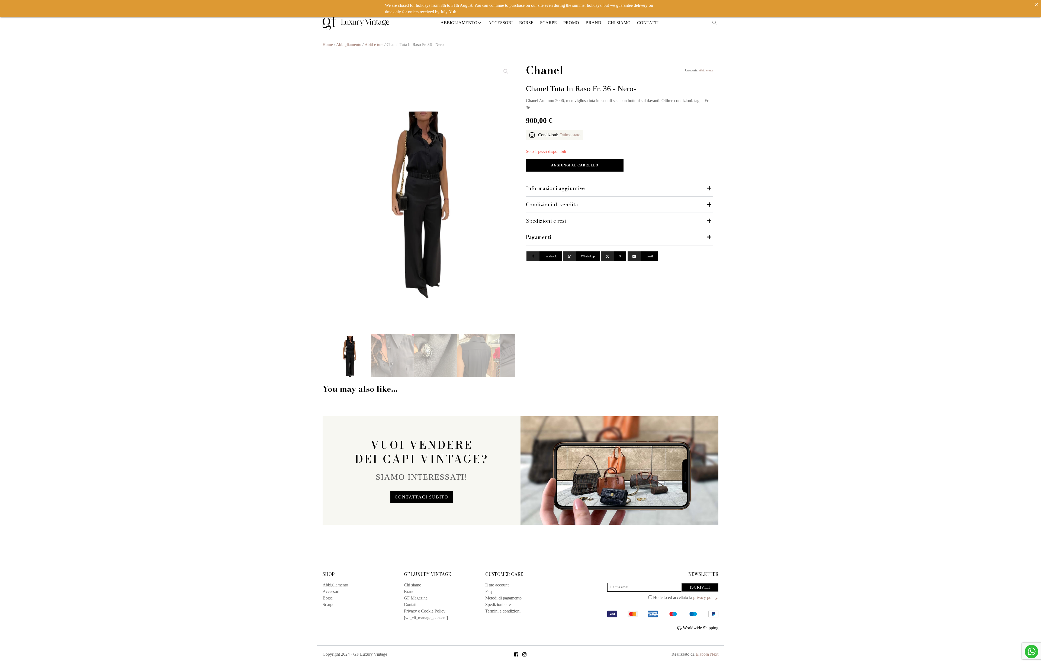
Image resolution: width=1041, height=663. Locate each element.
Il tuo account (497, 585)
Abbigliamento (348, 44)
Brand (409, 591)
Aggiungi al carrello (574, 165)
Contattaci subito (421, 497)
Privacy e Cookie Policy (424, 611)
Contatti (410, 604)
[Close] (1036, 4)
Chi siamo (412, 585)
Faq (488, 591)
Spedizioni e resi (499, 604)
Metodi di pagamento (503, 598)
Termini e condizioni (502, 611)
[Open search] (714, 22)
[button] (461, 22)
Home (328, 44)
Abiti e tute (374, 44)
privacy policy (705, 597)
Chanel (544, 70)
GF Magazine (416, 598)
